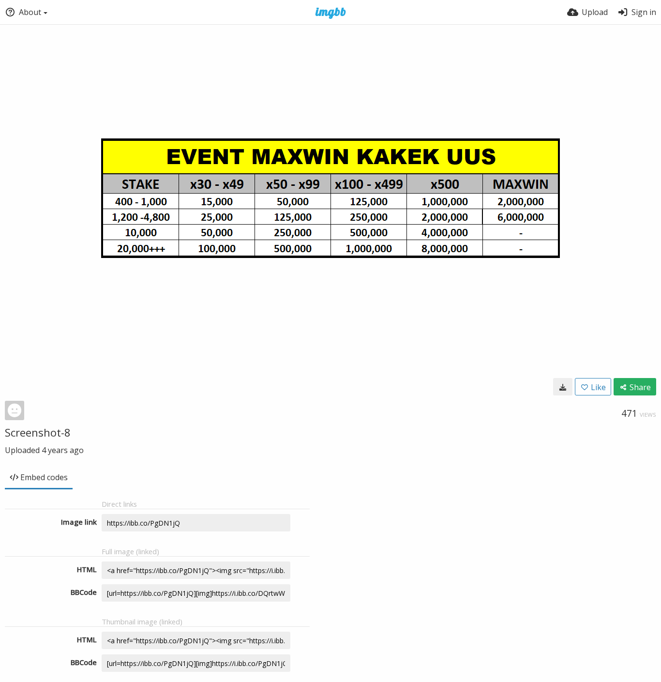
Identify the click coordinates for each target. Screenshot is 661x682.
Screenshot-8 (38, 432)
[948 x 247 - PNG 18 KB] (562, 386)
